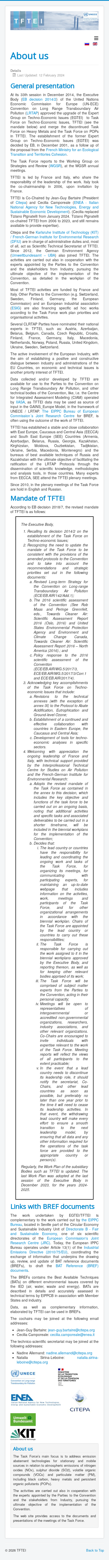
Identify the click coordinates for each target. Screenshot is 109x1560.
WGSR (55, 165)
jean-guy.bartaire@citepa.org (71, 1329)
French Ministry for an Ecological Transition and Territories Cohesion (54, 152)
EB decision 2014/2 (39, 99)
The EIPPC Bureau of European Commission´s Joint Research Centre (54, 413)
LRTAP (32, 112)
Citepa (21, 202)
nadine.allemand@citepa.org (69, 1352)
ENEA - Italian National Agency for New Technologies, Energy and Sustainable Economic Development (54, 207)
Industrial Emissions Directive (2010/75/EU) (54, 1249)
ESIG (16, 307)
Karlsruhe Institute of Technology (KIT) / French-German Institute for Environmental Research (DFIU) (54, 237)
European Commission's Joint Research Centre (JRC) (54, 1240)
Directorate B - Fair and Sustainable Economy (54, 1231)
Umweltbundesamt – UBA (33, 255)
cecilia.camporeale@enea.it (72, 1334)
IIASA (20, 401)
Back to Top (95, 1550)
